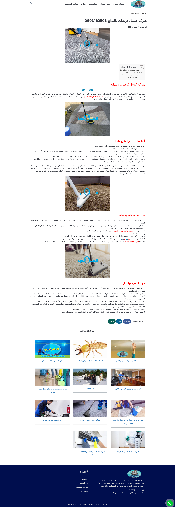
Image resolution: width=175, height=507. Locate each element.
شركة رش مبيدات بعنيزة (52, 420)
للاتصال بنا (84, 491)
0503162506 (87, 90)
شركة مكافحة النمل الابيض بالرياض (90, 361)
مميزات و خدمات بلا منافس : (133, 75)
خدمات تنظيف (135, 13)
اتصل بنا (83, 4)
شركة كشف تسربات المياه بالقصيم (128, 361)
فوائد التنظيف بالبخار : (131, 77)
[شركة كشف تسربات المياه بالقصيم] (128, 349)
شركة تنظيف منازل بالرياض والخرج (128, 389)
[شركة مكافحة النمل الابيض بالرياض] (90, 349)
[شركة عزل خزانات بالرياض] (52, 349)
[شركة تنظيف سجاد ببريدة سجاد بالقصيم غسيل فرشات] (128, 408)
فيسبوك (127, 321)
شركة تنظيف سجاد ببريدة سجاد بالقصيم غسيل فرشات (128, 421)
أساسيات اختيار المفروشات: (133, 72)
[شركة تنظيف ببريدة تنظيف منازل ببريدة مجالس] (52, 377)
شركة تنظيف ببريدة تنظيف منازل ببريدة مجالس (52, 390)
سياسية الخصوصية (71, 4)
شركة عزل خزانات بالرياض (52, 361)
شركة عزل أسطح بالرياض (90, 388)
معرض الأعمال (105, 4)
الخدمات (85, 479)
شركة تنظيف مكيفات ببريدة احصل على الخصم (90, 453)
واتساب (111, 321)
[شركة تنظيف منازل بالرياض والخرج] (128, 377)
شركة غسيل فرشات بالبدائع (130, 70)
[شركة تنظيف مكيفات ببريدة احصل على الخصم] (90, 439)
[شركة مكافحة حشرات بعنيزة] (128, 439)
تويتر (119, 321)
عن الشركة (84, 483)
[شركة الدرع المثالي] (138, 4)
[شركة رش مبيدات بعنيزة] (52, 408)
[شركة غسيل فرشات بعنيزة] (90, 408)
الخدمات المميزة (118, 4)
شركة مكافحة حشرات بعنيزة (128, 451)
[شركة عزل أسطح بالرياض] (90, 377)
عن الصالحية (93, 4)
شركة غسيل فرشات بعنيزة (90, 420)
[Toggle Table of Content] (141, 67)
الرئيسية (143, 13)
